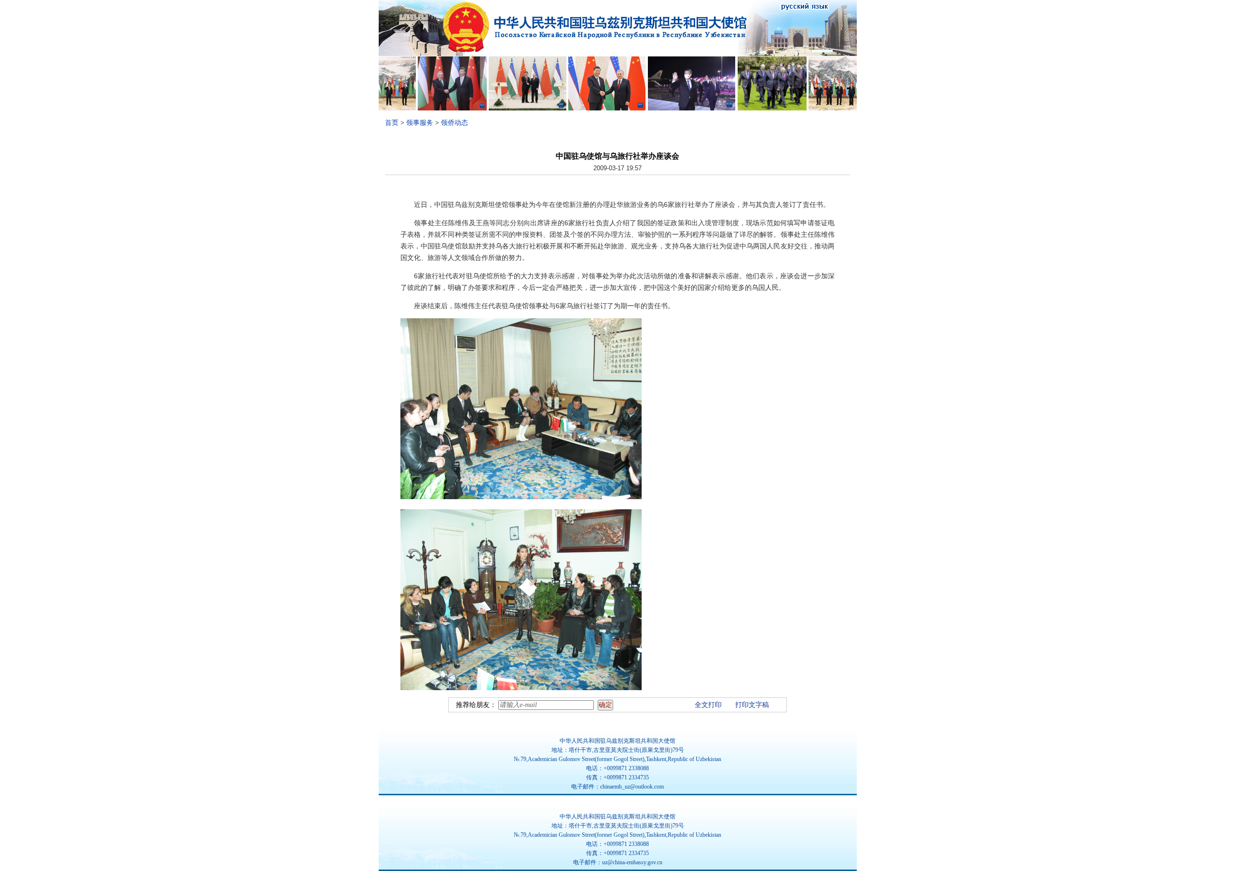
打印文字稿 (752, 704)
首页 (391, 122)
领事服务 (419, 122)
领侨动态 (454, 122)
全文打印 (708, 704)
